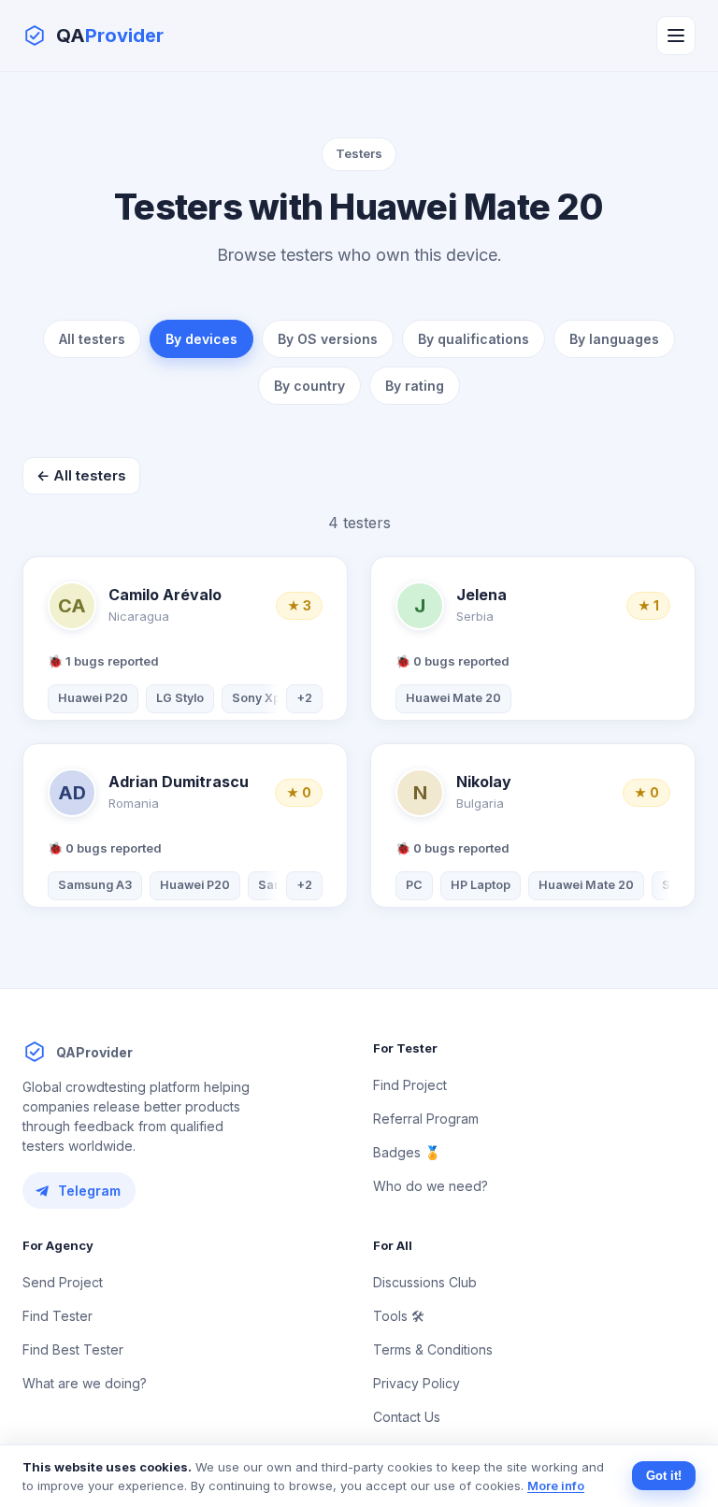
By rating (414, 386)
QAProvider (94, 1052)
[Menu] (676, 35)
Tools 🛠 (398, 1316)
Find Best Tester (72, 1349)
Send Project (62, 1282)
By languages (614, 339)
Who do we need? (430, 1186)
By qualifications (473, 339)
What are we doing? (84, 1383)
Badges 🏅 (406, 1152)
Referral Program (426, 1119)
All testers (92, 339)
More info (555, 1485)
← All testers (81, 475)
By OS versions (328, 339)
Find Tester (57, 1316)
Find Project (410, 1085)
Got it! (664, 1476)
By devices (201, 339)
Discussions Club (425, 1282)
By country (309, 386)
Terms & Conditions (433, 1349)
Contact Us (406, 1417)
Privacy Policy (416, 1383)
